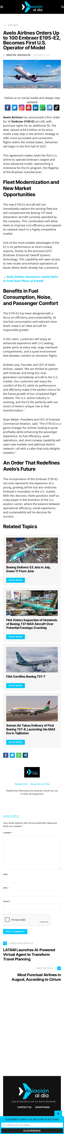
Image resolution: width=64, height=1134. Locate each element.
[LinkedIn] (35, 107)
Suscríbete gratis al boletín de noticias (32, 1119)
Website (6, 901)
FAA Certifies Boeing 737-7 (25, 676)
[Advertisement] (32, 1034)
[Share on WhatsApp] (18, 755)
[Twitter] (14, 107)
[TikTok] (56, 107)
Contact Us (24, 1107)
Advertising (42, 1107)
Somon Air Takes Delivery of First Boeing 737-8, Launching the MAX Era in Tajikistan (30, 729)
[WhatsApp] (42, 107)
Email (6, 888)
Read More (15, 580)
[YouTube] (28, 107)
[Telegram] (49, 107)
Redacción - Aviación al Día (18, 55)
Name (6, 874)
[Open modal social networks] (25, 755)
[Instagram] (21, 107)
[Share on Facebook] (5, 755)
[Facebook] (8, 107)
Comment (8, 833)
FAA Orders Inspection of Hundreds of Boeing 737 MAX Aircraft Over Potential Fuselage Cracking (31, 624)
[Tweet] (12, 755)
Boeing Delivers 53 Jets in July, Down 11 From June (28, 569)
